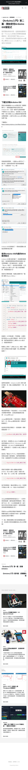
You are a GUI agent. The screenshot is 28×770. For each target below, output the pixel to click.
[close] (26, 2)
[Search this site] (22, 8)
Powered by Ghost (14, 765)
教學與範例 (12, 17)
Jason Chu (5, 17)
